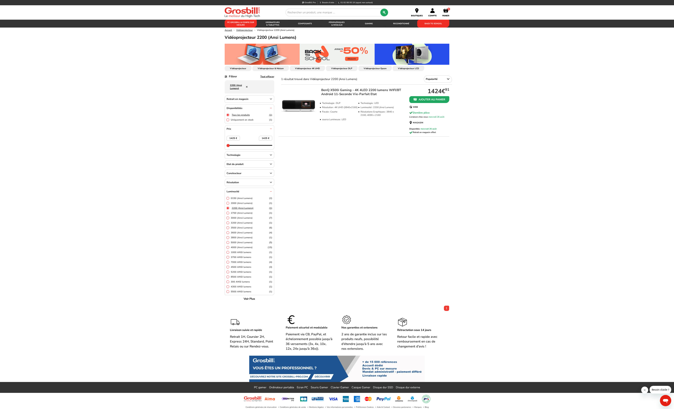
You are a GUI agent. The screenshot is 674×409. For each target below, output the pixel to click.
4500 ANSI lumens (251, 267)
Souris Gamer (319, 387)
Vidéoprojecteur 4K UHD (307, 68)
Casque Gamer (361, 387)
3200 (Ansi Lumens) (251, 222)
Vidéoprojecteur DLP (341, 68)
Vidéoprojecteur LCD (408, 68)
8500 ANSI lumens (251, 276)
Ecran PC (302, 387)
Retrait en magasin (237, 99)
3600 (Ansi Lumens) (251, 232)
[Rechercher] (384, 12)
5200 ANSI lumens (251, 272)
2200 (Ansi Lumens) (252, 208)
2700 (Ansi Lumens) (251, 213)
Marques (418, 407)
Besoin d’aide (328, 2)
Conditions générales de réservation (261, 407)
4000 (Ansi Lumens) (251, 247)
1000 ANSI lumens (251, 252)
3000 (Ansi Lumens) (251, 218)
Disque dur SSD (383, 387)
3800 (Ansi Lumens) (251, 237)
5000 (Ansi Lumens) (251, 242)
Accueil (228, 30)
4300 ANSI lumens (251, 286)
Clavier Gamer (340, 387)
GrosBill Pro (310, 2)
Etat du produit (235, 164)
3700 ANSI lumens (251, 257)
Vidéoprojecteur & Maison (271, 68)
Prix (229, 129)
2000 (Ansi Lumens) (251, 203)
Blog (427, 407)
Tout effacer (267, 76)
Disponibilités (234, 108)
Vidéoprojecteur (244, 30)
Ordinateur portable (281, 387)
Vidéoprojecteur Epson (375, 68)
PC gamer (260, 387)
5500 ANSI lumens (251, 291)
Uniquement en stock (251, 119)
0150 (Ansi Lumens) (251, 198)
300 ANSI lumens (251, 281)
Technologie (233, 155)
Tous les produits (252, 115)
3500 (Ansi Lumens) (251, 227)
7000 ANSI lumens (251, 262)
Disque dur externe (408, 387)
